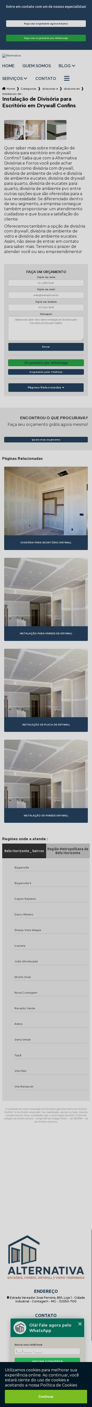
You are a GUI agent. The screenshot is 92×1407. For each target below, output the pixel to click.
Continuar (46, 1396)
